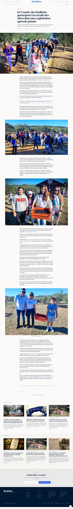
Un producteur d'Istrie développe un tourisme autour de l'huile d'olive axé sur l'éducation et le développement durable (13, 421)
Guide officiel (62, 495)
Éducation (40, 385)
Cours (62, 1)
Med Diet (27, 494)
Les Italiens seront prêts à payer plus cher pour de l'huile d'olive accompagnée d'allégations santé (13, 454)
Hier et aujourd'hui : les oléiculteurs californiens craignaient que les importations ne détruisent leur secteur (58, 454)
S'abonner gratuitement (44, 482)
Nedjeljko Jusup (20, 28)
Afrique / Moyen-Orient (54, 418)
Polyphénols (28, 492)
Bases (53, 1)
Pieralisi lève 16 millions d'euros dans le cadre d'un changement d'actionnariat (35, 420)
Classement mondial (63, 494)
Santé (8, 1)
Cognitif (27, 497)
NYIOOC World (45, 385)
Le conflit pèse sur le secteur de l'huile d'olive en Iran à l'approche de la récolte (58, 420)
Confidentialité (57, 503)
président (51, 377)
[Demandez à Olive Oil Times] (70, 506)
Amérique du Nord (52, 451)
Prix (38, 492)
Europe (5, 451)
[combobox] (34, 4)
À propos (44, 503)
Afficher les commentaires (37, 394)
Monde (5, 1)
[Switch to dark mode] (69, 1)
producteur (41, 377)
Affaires (13, 1)
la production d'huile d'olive (43, 79)
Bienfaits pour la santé (52, 494)
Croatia (35, 385)
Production (18, 1)
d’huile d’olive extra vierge (30, 231)
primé (46, 377)
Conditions (62, 503)
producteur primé (33, 353)
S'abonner (48, 503)
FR (66, 1)
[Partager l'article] (55, 29)
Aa (35, 28)
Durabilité (38, 497)
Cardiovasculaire (28, 495)
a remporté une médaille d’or (34, 239)
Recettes (57, 1)
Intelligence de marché (63, 492)
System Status (67, 503)
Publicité (52, 503)
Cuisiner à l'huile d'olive (52, 495)
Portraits (6, 418)
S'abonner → (67, 4)
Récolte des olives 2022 (28, 385)
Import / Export (39, 495)
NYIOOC (29, 241)
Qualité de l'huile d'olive (52, 492)
